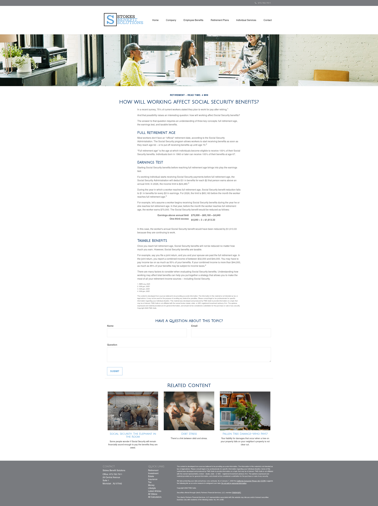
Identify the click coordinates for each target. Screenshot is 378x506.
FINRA (234, 492)
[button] (171, 20)
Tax (149, 482)
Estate (151, 476)
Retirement (153, 470)
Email (194, 325)
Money (151, 485)
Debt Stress (189, 433)
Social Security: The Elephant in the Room (133, 435)
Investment (153, 473)
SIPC (239, 492)
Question (112, 344)
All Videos (152, 493)
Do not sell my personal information (233, 483)
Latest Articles (154, 490)
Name (110, 325)
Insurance (152, 479)
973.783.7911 (264, 2)
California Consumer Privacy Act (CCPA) (251, 481)
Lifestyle (152, 488)
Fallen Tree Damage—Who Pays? (245, 433)
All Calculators (154, 496)
